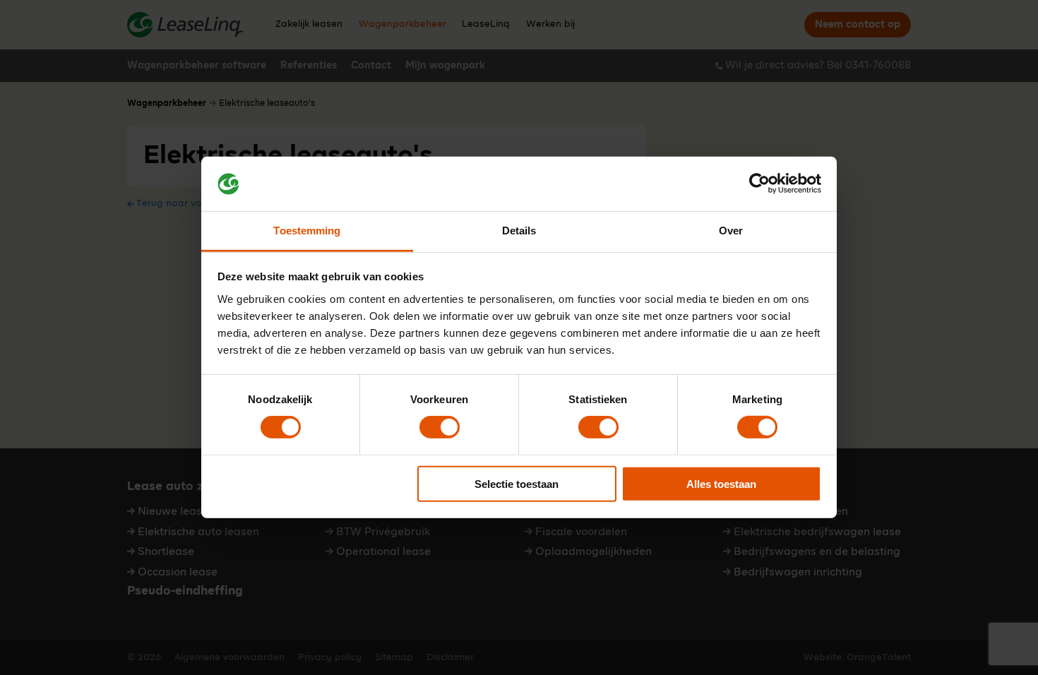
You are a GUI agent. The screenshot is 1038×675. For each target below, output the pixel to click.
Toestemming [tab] (306, 231)
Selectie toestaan (517, 483)
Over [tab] (731, 231)
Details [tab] (519, 231)
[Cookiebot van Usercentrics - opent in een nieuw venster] (759, 183)
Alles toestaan (721, 483)
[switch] (439, 427)
